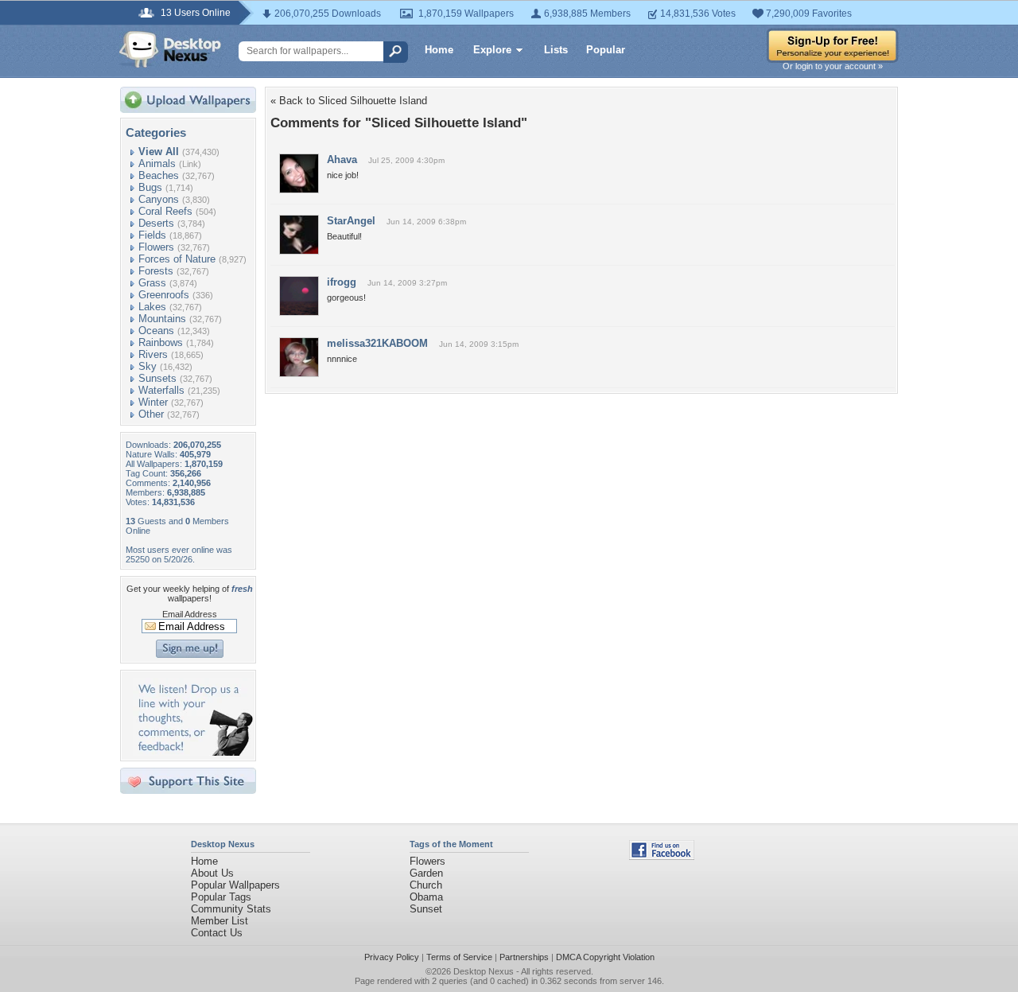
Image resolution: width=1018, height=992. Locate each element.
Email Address (189, 614)
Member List (219, 921)
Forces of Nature (177, 259)
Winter (153, 402)
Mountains (162, 319)
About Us (212, 873)
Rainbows (160, 342)
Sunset (426, 909)
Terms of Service (459, 957)
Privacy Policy (391, 957)
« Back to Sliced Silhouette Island (348, 101)
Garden (426, 873)
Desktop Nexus (483, 971)
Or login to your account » (833, 66)
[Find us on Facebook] (661, 856)
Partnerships (524, 957)
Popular (605, 50)
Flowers (156, 247)
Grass (152, 283)
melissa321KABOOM (377, 343)
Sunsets (157, 378)
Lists (556, 50)
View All (158, 152)
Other (151, 414)
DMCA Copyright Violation (605, 957)
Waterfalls (161, 390)
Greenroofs (163, 295)
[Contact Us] (193, 752)
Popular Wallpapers (235, 885)
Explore (492, 50)
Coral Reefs (165, 211)
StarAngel (351, 221)
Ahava (342, 159)
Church (426, 885)
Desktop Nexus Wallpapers (170, 49)
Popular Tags (221, 897)
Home (439, 50)
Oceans (156, 331)
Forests (155, 271)
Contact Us (217, 933)
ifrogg (341, 282)
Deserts (156, 223)
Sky (147, 366)
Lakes (152, 307)
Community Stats (231, 909)
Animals (157, 163)
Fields (152, 235)
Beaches (158, 175)
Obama (426, 897)
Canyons (158, 199)
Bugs (150, 187)
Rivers (153, 354)
